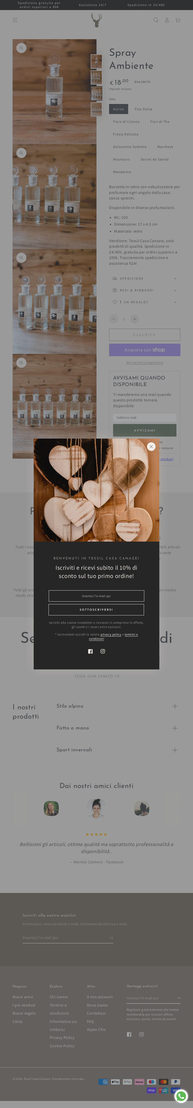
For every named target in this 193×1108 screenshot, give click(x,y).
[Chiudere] (151, 446)
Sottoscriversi (96, 610)
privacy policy (111, 634)
